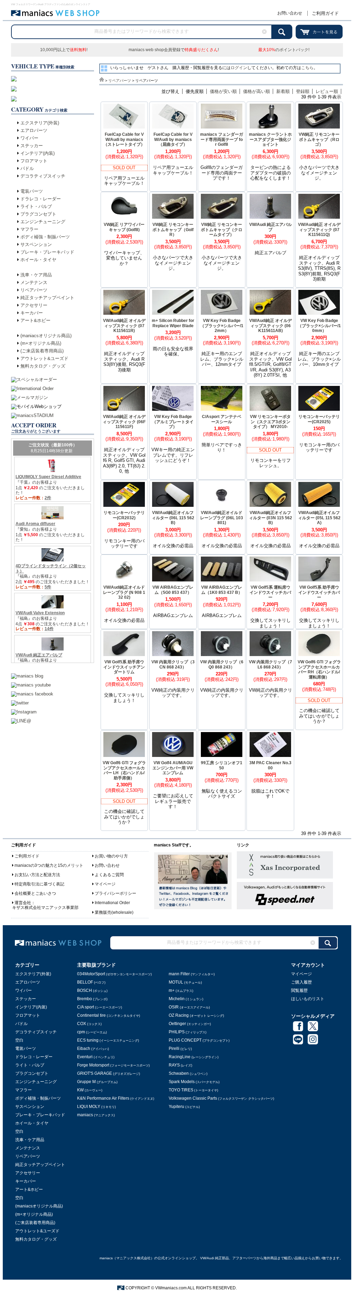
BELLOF (91, 982)
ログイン (239, 67)
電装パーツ (31, 191)
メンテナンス (33, 282)
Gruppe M (97, 1081)
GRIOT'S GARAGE (108, 1073)
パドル (27, 168)
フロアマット (33, 160)
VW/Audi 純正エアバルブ (270, 227)
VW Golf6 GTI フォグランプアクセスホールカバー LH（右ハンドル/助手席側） (124, 770)
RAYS (180, 1065)
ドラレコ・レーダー (40, 198)
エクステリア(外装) (39, 122)
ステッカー (31, 145)
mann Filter (192, 973)
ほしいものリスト (307, 998)
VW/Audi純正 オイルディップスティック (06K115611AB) (270, 325)
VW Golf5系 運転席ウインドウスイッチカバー (270, 592)
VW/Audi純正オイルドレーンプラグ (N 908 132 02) (124, 592)
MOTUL (185, 982)
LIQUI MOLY (96, 1106)
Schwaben (188, 1073)
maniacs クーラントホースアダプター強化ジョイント (270, 139)
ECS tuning (108, 1040)
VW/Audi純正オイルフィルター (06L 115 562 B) (173, 517)
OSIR (189, 1007)
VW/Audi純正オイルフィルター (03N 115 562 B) (270, 517)
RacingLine (193, 1056)
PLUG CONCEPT (199, 1040)
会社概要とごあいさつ (35, 893)
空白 (19, 1040)
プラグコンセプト (38, 214)
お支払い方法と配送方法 (37, 874)
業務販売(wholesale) (114, 912)
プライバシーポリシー (115, 893)
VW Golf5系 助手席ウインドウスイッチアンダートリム (124, 667)
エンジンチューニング (42, 221)
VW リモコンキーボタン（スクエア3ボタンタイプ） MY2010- (270, 421)
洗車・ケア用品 (36, 274)
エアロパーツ (33, 130)
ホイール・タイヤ (38, 259)
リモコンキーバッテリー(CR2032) (124, 515)
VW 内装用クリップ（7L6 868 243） (270, 665)
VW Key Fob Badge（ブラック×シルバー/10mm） (319, 325)
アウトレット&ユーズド (44, 358)
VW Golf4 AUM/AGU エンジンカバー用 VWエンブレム (172, 767)
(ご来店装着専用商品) (42, 350)
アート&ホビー (35, 320)
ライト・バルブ (36, 206)
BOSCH (92, 990)
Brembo (92, 998)
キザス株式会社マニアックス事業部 (45, 907)
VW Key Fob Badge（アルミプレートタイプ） (173, 421)
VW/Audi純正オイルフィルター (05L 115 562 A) (319, 517)
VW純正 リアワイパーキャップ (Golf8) (124, 227)
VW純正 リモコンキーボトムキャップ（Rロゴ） (319, 139)
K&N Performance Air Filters (115, 1098)
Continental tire (108, 1015)
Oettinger (190, 1023)
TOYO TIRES (193, 1090)
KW (89, 1090)
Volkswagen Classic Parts (221, 1098)
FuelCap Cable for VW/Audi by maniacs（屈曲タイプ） (173, 139)
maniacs (96, 1114)
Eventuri (95, 1056)
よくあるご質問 (109, 874)
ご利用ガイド (325, 13)
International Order (112, 902)
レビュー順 (327, 91)
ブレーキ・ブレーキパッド (47, 252)
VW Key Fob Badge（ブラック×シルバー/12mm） (221, 325)
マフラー (29, 229)
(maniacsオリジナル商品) (46, 335)
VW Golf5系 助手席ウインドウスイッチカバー (319, 592)
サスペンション (36, 244)
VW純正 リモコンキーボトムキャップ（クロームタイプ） (221, 229)
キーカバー (31, 312)
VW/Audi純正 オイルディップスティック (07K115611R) (124, 325)
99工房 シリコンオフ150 (221, 765)
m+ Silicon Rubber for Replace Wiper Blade (173, 323)
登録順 (302, 91)
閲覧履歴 (299, 990)
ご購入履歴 (301, 982)
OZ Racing (196, 1015)
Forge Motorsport (113, 1065)
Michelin (186, 998)
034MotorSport (114, 973)
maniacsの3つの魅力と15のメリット (49, 865)
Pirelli (180, 1048)
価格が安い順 (223, 91)
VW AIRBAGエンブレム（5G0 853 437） (172, 590)
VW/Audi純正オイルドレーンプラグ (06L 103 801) (221, 517)
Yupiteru (184, 1106)
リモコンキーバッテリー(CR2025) (319, 419)
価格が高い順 (256, 91)
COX (89, 1023)
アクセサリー (33, 305)
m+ (181, 990)
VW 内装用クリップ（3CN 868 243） (173, 665)
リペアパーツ (33, 290)
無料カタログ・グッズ (42, 366)
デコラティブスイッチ (42, 176)
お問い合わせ (289, 13)
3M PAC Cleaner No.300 (270, 765)
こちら (307, 67)
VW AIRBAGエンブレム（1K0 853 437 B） (221, 590)
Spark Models (194, 1081)
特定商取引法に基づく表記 (39, 884)
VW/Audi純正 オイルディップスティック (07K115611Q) (319, 229)
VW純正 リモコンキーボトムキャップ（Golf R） (173, 229)
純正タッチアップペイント (47, 297)
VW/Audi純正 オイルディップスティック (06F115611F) (124, 421)
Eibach (93, 1048)
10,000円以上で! (63, 49)
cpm (92, 1032)
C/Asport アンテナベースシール (221, 419)
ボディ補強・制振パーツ (45, 236)
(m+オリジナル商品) (40, 343)
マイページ (105, 884)
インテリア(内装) (37, 153)
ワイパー (29, 138)
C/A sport (99, 1007)
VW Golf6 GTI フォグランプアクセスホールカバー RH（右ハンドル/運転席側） (319, 670)
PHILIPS (187, 1032)
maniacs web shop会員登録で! (174, 49)
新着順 (283, 91)
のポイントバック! (283, 49)
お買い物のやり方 (111, 856)
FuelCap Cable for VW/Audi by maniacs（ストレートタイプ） (124, 139)
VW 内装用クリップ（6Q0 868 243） (221, 665)
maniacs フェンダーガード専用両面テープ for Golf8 (221, 139)
